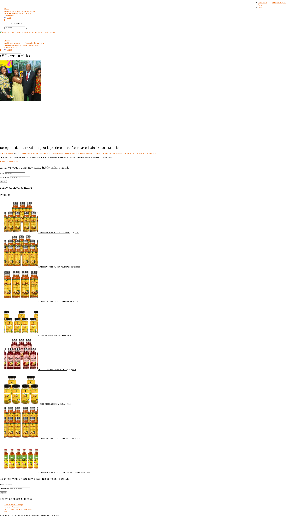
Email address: (5, 177)
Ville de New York (150, 153)
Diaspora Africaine (86, 153)
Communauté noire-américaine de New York (65, 153)
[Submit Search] (26, 28)
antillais (2, 161)
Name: (2, 173)
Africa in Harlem (7, 153)
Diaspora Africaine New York (102, 153)
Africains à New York (28, 153)
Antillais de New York (43, 153)
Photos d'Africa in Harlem (135, 153)
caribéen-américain (12, 161)
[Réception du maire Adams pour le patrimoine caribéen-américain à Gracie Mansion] (143, 101)
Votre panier (279, 3)
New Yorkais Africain (119, 153)
